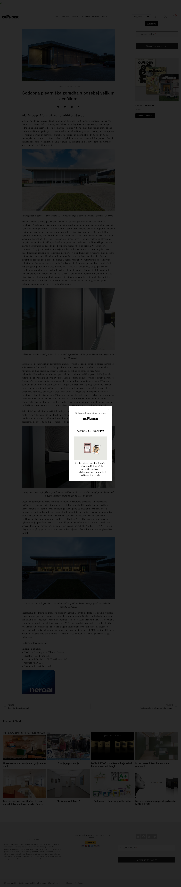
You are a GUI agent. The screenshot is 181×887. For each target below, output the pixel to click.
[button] (109, 409)
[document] (90, 443)
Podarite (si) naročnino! (90, 430)
